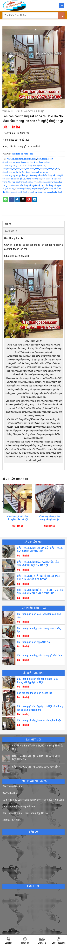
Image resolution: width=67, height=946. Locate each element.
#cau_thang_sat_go (42, 162)
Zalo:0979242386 (11, 819)
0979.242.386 (9, 792)
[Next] (64, 508)
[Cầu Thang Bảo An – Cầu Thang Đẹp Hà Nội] (22, 5)
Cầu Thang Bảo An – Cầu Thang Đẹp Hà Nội (25, 813)
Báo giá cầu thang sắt (46, 175)
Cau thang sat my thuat (48, 182)
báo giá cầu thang (29, 175)
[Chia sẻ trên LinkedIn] (34, 199)
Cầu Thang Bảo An (12, 786)
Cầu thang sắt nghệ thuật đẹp (32, 185)
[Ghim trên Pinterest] (29, 199)
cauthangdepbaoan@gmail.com (18, 806)
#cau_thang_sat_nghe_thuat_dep (15, 168)
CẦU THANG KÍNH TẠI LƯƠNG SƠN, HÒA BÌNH (36, 766)
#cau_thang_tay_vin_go (11, 175)
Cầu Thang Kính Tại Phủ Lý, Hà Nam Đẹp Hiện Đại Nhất (38, 747)
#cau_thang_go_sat (45, 159)
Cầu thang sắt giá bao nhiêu (27, 182)
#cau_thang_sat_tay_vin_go (37, 172)
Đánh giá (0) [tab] (11, 231)
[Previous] (3, 508)
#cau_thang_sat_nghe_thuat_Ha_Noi (44, 168)
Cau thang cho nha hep (32, 179)
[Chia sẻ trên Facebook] (11, 199)
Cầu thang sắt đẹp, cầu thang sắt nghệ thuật (49, 518)
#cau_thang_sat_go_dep (12, 165)
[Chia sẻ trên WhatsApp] (5, 199)
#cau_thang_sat (8, 162)
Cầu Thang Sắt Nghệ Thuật (30, 111)
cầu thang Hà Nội (49, 179)
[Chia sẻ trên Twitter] (17, 199)
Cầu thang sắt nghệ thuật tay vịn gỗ (29, 188)
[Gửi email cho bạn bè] (23, 199)
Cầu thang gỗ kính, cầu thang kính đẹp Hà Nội (17, 518)
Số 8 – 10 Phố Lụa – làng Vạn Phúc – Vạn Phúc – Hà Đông (33, 799)
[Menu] (61, 5)
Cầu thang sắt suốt (14, 192)
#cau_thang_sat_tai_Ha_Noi (13, 172)
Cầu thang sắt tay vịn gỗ (32, 192)
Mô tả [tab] (8, 224)
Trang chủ (7, 111)
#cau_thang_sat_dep (24, 162)
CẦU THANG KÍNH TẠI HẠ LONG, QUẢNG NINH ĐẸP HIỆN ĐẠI (36, 758)
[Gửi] (61, 15)
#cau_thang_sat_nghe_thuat (34, 165)
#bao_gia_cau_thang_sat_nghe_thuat (21, 159)
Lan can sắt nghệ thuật (52, 192)
